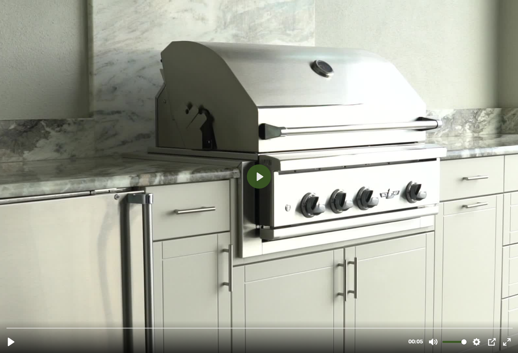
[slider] (260, 328)
